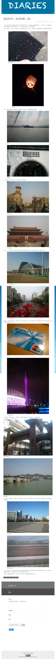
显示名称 (11, 610)
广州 (11, 577)
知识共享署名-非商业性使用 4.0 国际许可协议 (28, 656)
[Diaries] (28, 6)
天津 (8, 577)
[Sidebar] (2, 13)
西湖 (17, 577)
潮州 (14, 577)
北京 (5, 577)
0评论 (51, 21)
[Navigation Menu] (53, 13)
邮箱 (10, 614)
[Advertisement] (28, 642)
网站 (10, 619)
